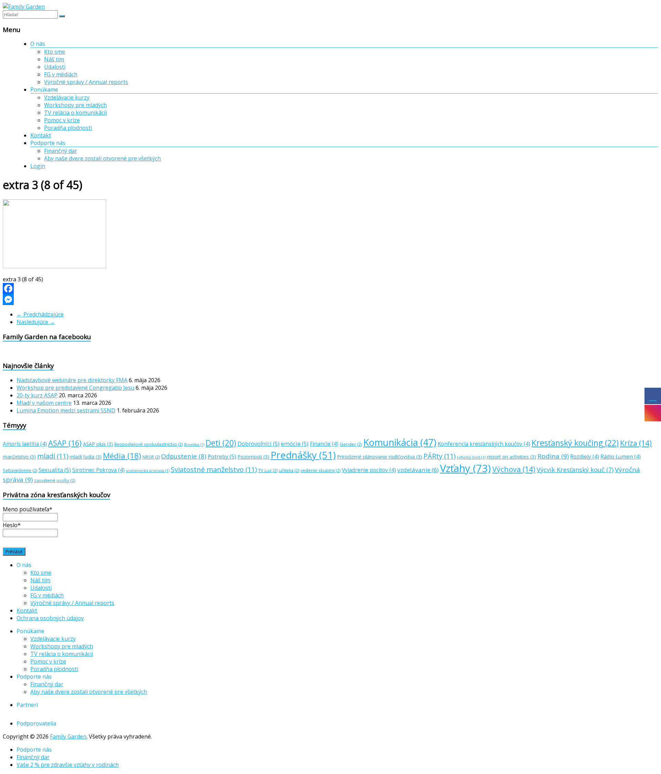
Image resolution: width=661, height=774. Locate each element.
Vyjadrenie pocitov (369, 470)
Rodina (553, 456)
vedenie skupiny (320, 470)
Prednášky (303, 455)
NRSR (151, 457)
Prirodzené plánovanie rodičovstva (379, 456)
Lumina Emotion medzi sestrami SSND (66, 410)
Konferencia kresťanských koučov (484, 444)
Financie (324, 444)
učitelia (289, 470)
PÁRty (439, 456)
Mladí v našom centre (44, 403)
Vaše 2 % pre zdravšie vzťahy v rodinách (68, 764)
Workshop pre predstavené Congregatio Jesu (75, 387)
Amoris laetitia (25, 444)
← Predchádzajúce (40, 314)
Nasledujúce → (36, 322)
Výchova (513, 469)
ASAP (65, 443)
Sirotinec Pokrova (98, 470)
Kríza (636, 443)
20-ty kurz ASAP (37, 395)
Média (122, 455)
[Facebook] (330, 288)
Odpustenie (183, 456)
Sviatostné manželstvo (214, 469)
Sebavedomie (20, 470)
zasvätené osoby (54, 480)
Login (37, 166)
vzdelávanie (418, 470)
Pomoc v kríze (62, 120)
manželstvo (19, 456)
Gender (351, 444)
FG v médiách (60, 74)
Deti (221, 443)
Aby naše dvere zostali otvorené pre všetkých (102, 158)
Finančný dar (60, 151)
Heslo (12, 525)
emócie (294, 444)
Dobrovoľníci (259, 444)
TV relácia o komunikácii (75, 112)
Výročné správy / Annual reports (86, 82)
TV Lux (267, 470)
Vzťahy (465, 468)
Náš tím (54, 59)
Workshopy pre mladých (75, 105)
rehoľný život (471, 457)
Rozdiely (584, 456)
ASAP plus (98, 444)
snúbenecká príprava (147, 470)
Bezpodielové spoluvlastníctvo (148, 444)
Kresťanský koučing (575, 442)
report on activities (511, 456)
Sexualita (55, 470)
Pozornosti (253, 456)
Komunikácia (399, 442)
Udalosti (54, 67)
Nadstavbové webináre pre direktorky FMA (72, 380)
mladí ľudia (86, 456)
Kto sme (54, 51)
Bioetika (194, 444)
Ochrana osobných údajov (50, 618)
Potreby (222, 456)
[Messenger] (330, 299)
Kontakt (40, 135)
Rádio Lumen (620, 456)
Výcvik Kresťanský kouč (575, 470)
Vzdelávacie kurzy (67, 97)
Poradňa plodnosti (68, 128)
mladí (52, 456)
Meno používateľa (27, 509)
